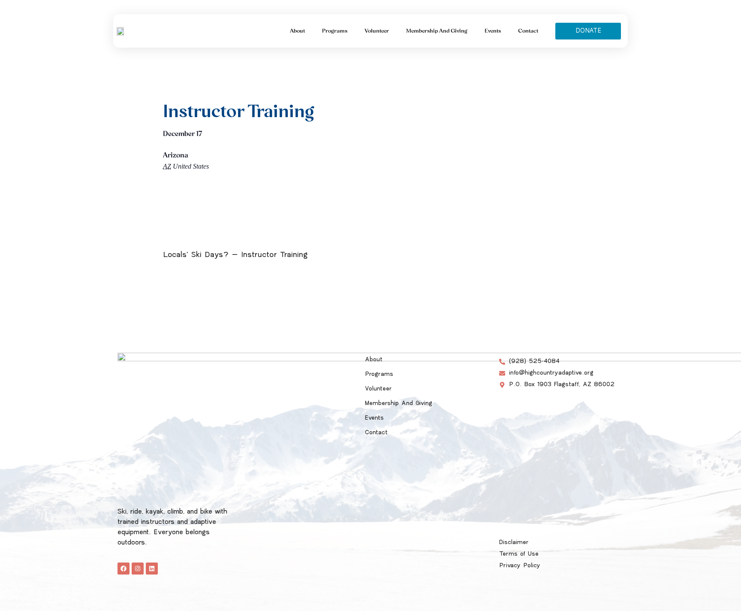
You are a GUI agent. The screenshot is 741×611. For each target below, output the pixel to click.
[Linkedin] (152, 569)
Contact (528, 30)
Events (493, 30)
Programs (334, 30)
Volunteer (376, 30)
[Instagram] (138, 569)
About (297, 30)
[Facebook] (123, 569)
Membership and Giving (436, 30)
